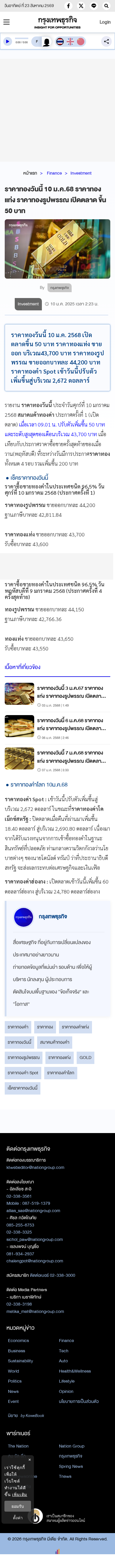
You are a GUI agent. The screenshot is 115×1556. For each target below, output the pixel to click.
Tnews (65, 1476)
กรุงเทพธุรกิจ (70, 1456)
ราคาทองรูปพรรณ (24, 1057)
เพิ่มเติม (19, 1494)
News (13, 1391)
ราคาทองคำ (18, 1027)
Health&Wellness (75, 1371)
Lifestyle (67, 1381)
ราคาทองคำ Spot (23, 1073)
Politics (15, 1381)
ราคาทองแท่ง (59, 1057)
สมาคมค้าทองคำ (54, 1042)
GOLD (85, 1057)
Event (13, 1401)
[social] (68, 6)
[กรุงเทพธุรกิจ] (57, 22)
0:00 (18, 42)
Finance (54, 173)
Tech (63, 1351)
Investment (81, 173)
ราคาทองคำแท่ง (75, 1027)
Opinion (66, 1391)
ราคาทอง (45, 1027)
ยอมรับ (18, 1506)
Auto (63, 1361)
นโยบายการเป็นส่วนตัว (79, 1401)
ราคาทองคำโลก (60, 1073)
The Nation (18, 1446)
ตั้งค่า (18, 1517)
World (13, 1371)
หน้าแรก (30, 173)
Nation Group (71, 1446)
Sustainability (20, 1361)
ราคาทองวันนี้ (19, 1042)
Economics (18, 1340)
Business (16, 1351)
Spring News (71, 1466)
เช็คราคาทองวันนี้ (22, 1088)
